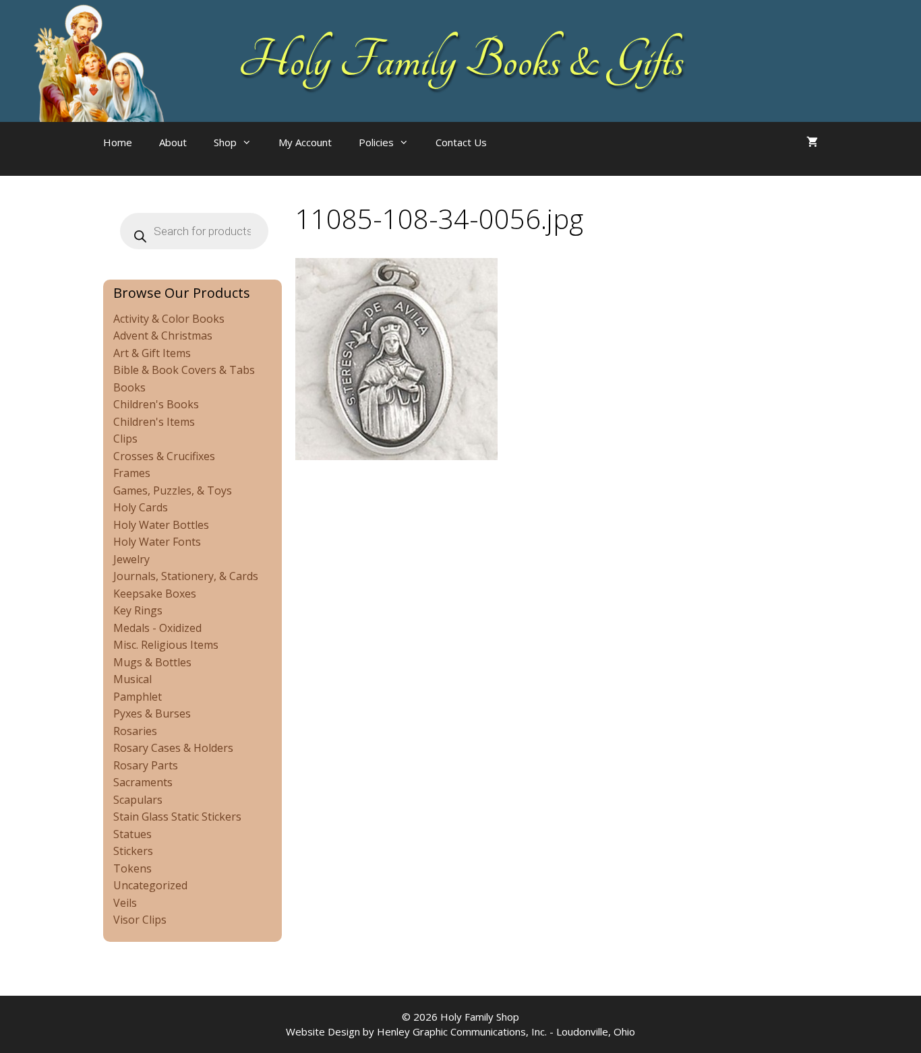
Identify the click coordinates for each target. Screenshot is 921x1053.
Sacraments (143, 782)
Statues (132, 834)
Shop (225, 142)
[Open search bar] (527, 155)
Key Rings (137, 610)
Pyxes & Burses (152, 713)
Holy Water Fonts (157, 541)
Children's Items (154, 421)
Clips (125, 438)
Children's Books (156, 404)
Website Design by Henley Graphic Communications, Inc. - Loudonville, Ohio (460, 1031)
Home (117, 142)
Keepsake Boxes (154, 593)
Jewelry (131, 559)
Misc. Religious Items (165, 644)
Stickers (133, 850)
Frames (131, 473)
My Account (305, 142)
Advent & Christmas (162, 335)
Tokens (132, 868)
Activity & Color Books (169, 318)
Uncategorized (150, 885)
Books (129, 387)
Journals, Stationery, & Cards (185, 576)
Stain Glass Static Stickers (177, 816)
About (173, 142)
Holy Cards (140, 507)
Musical (132, 679)
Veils (125, 902)
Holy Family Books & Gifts (461, 60)
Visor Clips (140, 919)
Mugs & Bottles (152, 662)
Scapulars (137, 799)
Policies (376, 142)
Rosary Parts (145, 765)
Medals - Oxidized (157, 627)
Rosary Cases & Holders (173, 747)
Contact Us (461, 142)
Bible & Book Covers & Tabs (184, 369)
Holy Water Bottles (161, 524)
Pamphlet (137, 696)
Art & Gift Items (152, 353)
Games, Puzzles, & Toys (172, 490)
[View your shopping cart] (812, 142)
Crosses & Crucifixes (164, 456)
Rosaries (135, 731)
